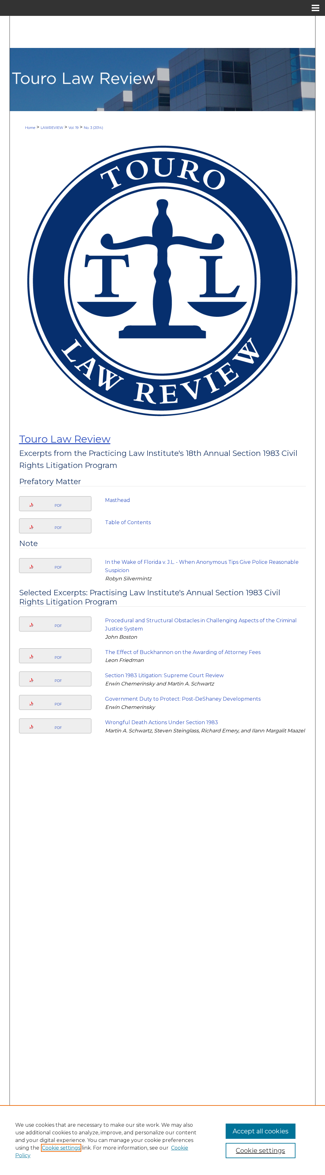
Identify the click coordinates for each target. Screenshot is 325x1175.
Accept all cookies (261, 1131)
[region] (162, 1140)
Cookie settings (61, 1148)
